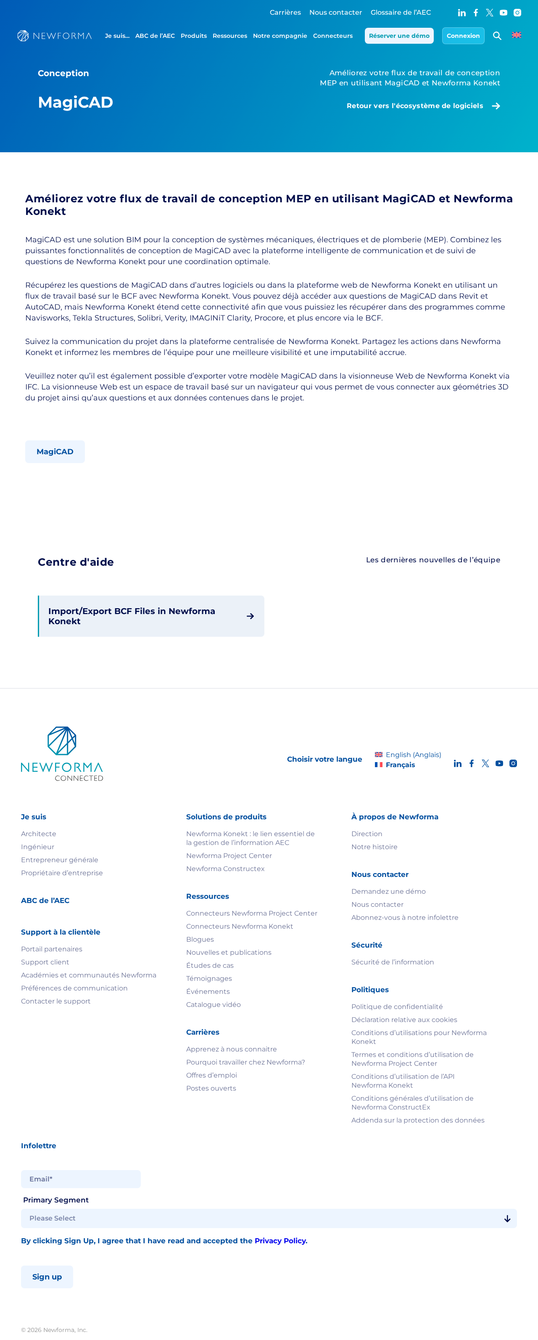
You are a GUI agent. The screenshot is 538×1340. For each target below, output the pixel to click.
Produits (194, 36)
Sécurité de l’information (392, 962)
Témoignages (209, 978)
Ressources (230, 36)
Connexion (463, 36)
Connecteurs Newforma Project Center (251, 913)
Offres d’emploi (211, 1075)
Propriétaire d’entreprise (62, 873)
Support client (45, 962)
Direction (366, 834)
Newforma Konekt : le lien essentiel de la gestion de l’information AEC (250, 838)
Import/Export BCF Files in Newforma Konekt (131, 616)
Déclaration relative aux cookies (404, 1020)
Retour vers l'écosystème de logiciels (415, 106)
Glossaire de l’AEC (401, 12)
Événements (208, 992)
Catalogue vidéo (213, 1005)
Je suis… (117, 36)
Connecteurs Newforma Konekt (239, 926)
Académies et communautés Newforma (88, 975)
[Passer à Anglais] (516, 36)
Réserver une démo (399, 36)
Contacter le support (56, 1001)
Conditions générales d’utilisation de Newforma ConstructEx (412, 1102)
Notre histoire (374, 847)
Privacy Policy (280, 1241)
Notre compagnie (280, 36)
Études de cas (210, 965)
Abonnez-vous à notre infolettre (405, 918)
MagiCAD (55, 451)
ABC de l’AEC (155, 36)
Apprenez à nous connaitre (231, 1049)
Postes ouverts (211, 1088)
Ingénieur (37, 847)
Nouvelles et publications (229, 952)
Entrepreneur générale (59, 860)
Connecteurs (333, 36)
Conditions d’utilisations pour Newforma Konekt (419, 1037)
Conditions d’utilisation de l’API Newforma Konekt (403, 1081)
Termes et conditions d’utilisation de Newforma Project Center (412, 1059)
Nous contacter (335, 12)
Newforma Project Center (229, 856)
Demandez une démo (388, 891)
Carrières (285, 12)
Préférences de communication (74, 988)
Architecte (38, 834)
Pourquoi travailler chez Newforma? (245, 1062)
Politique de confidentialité (397, 1007)
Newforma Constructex (225, 869)
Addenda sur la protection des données (418, 1120)
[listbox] (269, 1218)
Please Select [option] (52, 1218)
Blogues (200, 939)
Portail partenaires (51, 949)
